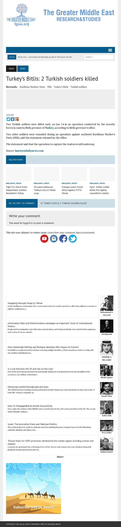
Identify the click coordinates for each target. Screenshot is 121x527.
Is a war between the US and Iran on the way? (30, 368)
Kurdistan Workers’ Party (32, 86)
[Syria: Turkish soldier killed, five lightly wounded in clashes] (102, 179)
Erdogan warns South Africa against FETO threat (72, 190)
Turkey (49, 127)
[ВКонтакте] (12, 119)
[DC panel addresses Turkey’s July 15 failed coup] (46, 179)
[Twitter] (8, 119)
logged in (28, 223)
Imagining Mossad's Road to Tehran (25, 303)
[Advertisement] (60, 36)
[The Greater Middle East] (60, 15)
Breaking (10, 183)
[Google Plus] (17, 119)
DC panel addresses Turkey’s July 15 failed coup (44, 190)
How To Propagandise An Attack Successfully (30, 405)
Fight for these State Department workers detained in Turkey (16, 190)
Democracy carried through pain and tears (28, 386)
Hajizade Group (53, 524)
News (18, 183)
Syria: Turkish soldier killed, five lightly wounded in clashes (99, 190)
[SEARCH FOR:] (98, 56)
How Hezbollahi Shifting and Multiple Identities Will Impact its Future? (43, 347)
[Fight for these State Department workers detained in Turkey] (18, 179)
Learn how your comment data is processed (71, 232)
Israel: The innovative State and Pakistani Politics (32, 424)
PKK (49, 86)
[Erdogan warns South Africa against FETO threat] (74, 179)
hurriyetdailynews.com (29, 150)
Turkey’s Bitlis (61, 86)
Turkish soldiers (79, 86)
